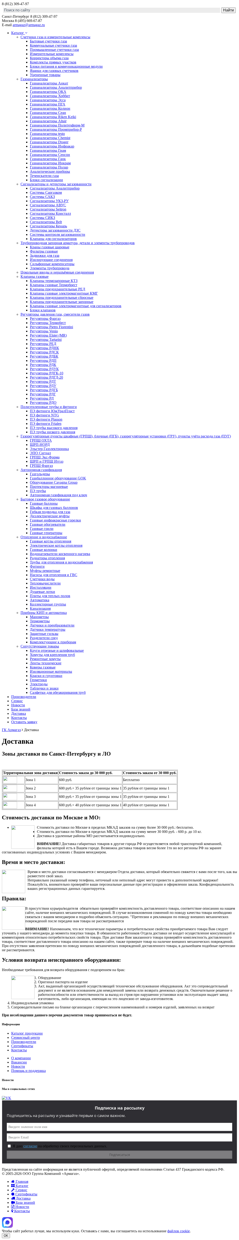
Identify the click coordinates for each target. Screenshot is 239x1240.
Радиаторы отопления (47, 558)
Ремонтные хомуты (45, 659)
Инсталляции (40, 587)
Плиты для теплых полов (50, 596)
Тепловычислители (45, 583)
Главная (21, 1182)
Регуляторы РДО (43, 403)
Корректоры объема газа (49, 58)
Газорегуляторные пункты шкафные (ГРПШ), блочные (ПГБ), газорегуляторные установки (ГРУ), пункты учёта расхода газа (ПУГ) (126, 436)
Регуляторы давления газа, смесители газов (55, 314)
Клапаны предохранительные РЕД (57, 289)
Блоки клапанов (43, 310)
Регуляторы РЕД (43, 344)
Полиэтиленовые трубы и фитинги (49, 407)
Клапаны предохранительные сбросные (61, 297)
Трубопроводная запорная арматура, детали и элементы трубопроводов (78, 243)
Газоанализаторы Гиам (48, 150)
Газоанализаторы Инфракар (52, 146)
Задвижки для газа (44, 255)
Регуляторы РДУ (43, 386)
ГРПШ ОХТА (41, 440)
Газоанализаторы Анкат (49, 83)
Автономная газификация (41, 470)
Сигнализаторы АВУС (48, 205)
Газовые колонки (43, 550)
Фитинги (37, 566)
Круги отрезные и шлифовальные (57, 650)
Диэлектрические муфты (50, 516)
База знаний (20, 709)
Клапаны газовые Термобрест (53, 285)
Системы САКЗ (42, 197)
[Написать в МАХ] (7, 1227)
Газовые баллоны (44, 503)
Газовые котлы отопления (50, 541)
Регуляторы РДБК (44, 356)
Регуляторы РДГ (43, 394)
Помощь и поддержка (28, 1071)
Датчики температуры (47, 629)
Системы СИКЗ (42, 218)
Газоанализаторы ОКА (48, 92)
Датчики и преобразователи (52, 625)
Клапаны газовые (35, 276)
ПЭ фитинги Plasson (46, 419)
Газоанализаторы (34, 79)
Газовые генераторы (46, 533)
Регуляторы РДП (43, 361)
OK (6, 1235)
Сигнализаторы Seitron (48, 209)
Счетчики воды (42, 579)
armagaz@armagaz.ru (29, 25)
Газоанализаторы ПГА (47, 104)
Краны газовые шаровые (49, 247)
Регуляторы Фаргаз (45, 319)
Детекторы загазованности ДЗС (55, 230)
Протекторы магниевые (49, 487)
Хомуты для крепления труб (52, 655)
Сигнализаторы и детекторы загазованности (56, 184)
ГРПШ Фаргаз (41, 466)
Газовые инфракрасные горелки (55, 520)
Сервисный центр (25, 1037)
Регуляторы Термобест (48, 323)
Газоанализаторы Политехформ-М (57, 125)
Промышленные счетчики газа (54, 50)
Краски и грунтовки (46, 676)
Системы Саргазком (46, 192)
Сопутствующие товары (40, 646)
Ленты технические (45, 663)
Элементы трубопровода (49, 268)
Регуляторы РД (42, 398)
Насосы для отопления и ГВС (53, 575)
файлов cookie (178, 1231)
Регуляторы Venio (44, 331)
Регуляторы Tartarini (46, 340)
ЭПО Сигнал (40, 453)
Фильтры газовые (44, 251)
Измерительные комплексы (52, 54)
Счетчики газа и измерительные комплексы (55, 37)
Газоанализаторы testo (47, 134)
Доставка (18, 713)
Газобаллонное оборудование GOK (58, 478)
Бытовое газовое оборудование (45, 499)
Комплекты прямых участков (53, 62)
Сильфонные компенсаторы (52, 264)
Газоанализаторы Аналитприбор (56, 87)
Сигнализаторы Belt (46, 222)
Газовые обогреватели (47, 524)
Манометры (39, 617)
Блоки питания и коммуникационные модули (66, 66)
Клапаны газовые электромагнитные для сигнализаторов (75, 306)
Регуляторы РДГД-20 (46, 377)
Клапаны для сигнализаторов (53, 239)
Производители (23, 697)
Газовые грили (41, 529)
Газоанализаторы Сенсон (50, 155)
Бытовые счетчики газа (48, 41)
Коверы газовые (43, 667)
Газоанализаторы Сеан (48, 113)
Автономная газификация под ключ (58, 495)
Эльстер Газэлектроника (49, 449)
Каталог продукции (27, 1033)
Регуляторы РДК (43, 365)
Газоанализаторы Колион (50, 108)
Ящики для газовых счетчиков (54, 71)
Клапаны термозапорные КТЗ (53, 281)
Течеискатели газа (44, 176)
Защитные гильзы (44, 634)
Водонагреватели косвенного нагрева (60, 554)
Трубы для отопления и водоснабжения (61, 562)
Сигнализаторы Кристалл (50, 213)
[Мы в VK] (6, 1098)
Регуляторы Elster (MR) (48, 335)
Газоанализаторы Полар (49, 167)
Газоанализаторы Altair (48, 121)
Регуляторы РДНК (44, 348)
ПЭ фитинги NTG (44, 415)
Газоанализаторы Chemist (50, 138)
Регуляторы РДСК (44, 352)
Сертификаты (22, 1046)
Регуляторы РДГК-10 (46, 373)
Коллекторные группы (48, 604)
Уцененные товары (45, 75)
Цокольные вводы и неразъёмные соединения (57, 272)
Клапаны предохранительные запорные (61, 302)
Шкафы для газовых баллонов (54, 508)
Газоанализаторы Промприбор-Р (56, 129)
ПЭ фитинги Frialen (45, 424)
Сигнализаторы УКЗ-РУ (49, 201)
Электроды (39, 684)
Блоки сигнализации (46, 180)
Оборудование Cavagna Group (53, 482)
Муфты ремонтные (45, 571)
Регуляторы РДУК (44, 369)
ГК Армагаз (11, 730)
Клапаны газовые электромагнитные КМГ (64, 293)
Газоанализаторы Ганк (48, 159)
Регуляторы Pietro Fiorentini (51, 327)
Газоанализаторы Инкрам (50, 163)
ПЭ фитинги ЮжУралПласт (52, 411)
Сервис (17, 701)
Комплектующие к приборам (53, 642)
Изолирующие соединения (51, 260)
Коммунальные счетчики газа (53, 45)
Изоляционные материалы (51, 671)
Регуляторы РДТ (43, 382)
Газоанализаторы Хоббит (50, 96)
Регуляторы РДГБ (44, 390)
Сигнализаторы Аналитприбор (55, 188)
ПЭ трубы (38, 491)
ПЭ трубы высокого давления (53, 428)
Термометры (40, 621)
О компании (21, 1058)
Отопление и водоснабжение (44, 537)
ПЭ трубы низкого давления (52, 432)
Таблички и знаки (44, 688)
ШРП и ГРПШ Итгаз (46, 461)
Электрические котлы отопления (56, 545)
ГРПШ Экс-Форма (45, 457)
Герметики (38, 680)
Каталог (18, 33)
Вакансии (19, 1062)
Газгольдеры (40, 474)
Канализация (40, 608)
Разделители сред (44, 638)
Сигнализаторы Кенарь (48, 226)
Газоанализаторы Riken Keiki (53, 117)
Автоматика (39, 600)
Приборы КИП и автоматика (44, 613)
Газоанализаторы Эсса (48, 100)
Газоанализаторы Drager (49, 142)
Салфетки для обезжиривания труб (58, 692)
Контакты (19, 718)
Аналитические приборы (50, 171)
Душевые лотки (42, 592)
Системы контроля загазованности (57, 234)
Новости (18, 705)
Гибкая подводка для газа (50, 512)
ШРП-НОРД (40, 445)
